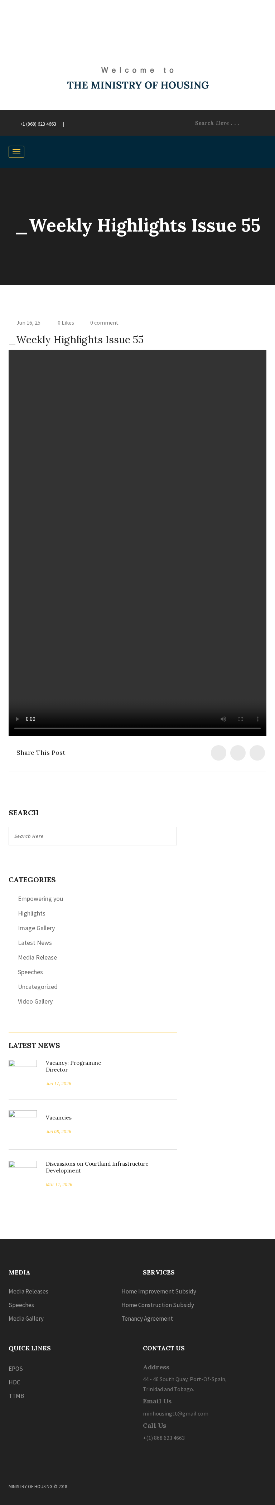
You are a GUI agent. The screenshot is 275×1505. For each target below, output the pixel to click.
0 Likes (65, 322)
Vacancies (56, 1117)
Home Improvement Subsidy (158, 1291)
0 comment (104, 322)
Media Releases (28, 1291)
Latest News (35, 942)
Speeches (30, 972)
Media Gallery (26, 1318)
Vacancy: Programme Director (73, 1066)
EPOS (16, 1369)
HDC (14, 1382)
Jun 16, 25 (28, 322)
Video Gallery (35, 1001)
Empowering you (40, 898)
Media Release (37, 957)
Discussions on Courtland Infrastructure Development (97, 1167)
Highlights (31, 913)
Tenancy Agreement (147, 1318)
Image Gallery (36, 928)
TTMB (16, 1396)
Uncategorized (38, 986)
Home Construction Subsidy (157, 1305)
